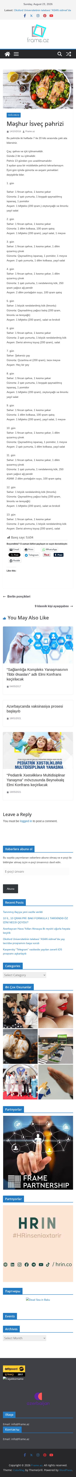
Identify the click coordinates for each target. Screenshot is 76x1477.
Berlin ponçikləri (18, 596)
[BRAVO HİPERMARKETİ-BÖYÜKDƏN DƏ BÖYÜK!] (55, 1046)
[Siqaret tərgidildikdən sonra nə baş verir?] (55, 1082)
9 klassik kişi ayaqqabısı (52, 606)
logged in (26, 821)
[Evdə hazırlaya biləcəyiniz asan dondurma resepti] (20, 1046)
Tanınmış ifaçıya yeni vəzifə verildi (23, 911)
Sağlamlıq (13, 115)
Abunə (10, 888)
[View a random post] (68, 54)
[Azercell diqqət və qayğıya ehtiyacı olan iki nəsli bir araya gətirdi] (20, 1010)
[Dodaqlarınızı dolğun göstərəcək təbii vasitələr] (55, 1010)
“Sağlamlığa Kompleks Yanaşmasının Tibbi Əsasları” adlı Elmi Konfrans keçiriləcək (37, 674)
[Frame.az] (7, 54)
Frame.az (30, 131)
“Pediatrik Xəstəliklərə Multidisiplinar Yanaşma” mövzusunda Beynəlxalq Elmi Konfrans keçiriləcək (36, 780)
